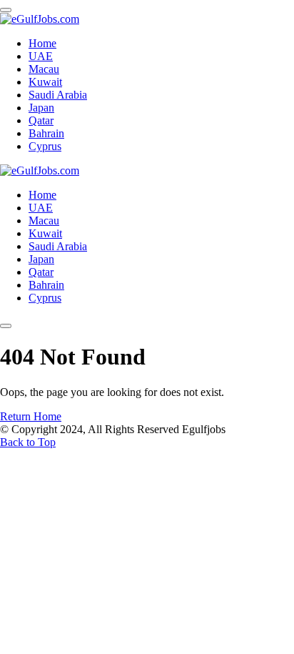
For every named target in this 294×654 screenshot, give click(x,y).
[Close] (5, 10)
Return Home (30, 416)
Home (42, 43)
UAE (41, 56)
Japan (41, 107)
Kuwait (45, 82)
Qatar (41, 120)
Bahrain (46, 133)
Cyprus (45, 146)
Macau (44, 69)
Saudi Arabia (58, 95)
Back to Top (28, 442)
